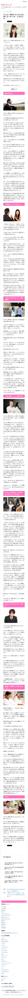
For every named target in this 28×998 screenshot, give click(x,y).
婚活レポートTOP (10, 994)
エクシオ (3, 938)
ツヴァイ (3, 945)
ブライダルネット (5, 952)
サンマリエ (3, 957)
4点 (9, 986)
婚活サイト (3, 920)
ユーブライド (4, 964)
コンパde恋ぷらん (5, 969)
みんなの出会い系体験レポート (19, 994)
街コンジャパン (4, 955)
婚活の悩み (3, 924)
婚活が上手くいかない (5, 918)
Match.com (3, 960)
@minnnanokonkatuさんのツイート (9, 932)
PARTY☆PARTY (4, 941)
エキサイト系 (4, 950)
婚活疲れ (3, 922)
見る (15, 89)
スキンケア (3, 978)
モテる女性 (3, 906)
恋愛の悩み (3, 910)
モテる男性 (3, 908)
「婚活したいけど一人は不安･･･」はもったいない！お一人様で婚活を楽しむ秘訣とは (15, 894)
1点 (1, 986)
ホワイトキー (4, 948)
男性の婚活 (3, 927)
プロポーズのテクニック (6, 915)
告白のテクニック (5, 917)
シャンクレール (4, 946)
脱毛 (2, 980)
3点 (6, 986)
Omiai (2, 953)
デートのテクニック (5, 913)
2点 (4, 986)
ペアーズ (3, 943)
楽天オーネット (4, 939)
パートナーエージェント (6, 962)
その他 (2, 973)
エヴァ (2, 959)
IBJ (2, 968)
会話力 (2, 911)
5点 (12, 986)
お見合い (3, 925)
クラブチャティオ (5, 971)
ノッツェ (3, 966)
